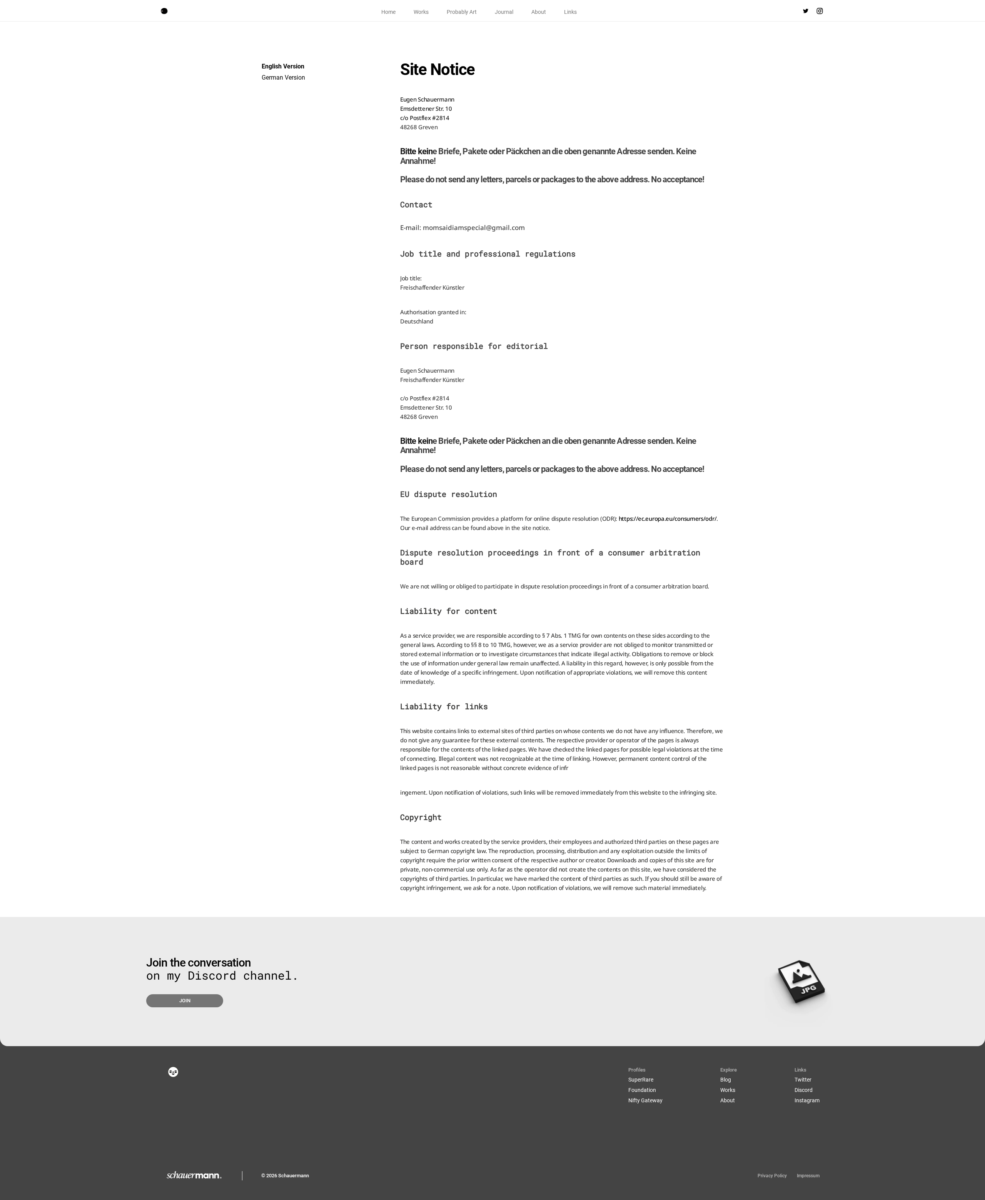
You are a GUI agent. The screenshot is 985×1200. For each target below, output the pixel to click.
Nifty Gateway (645, 1100)
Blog (725, 1080)
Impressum (808, 1175)
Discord (804, 1090)
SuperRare (640, 1080)
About (727, 1100)
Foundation (642, 1090)
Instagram (807, 1100)
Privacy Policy (772, 1175)
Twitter (803, 1080)
